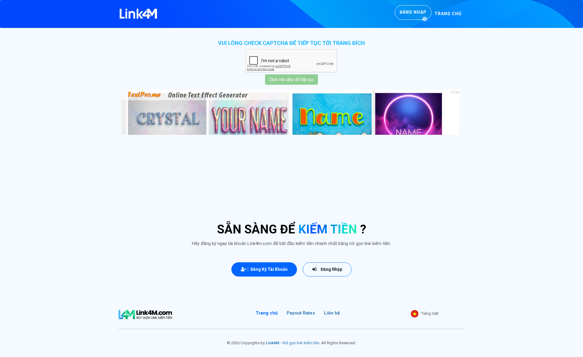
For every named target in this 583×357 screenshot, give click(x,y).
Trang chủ (448, 13)
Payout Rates (301, 313)
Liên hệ (332, 313)
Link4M (272, 343)
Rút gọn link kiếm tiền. (301, 343)
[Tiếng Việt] (414, 314)
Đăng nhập (413, 12)
